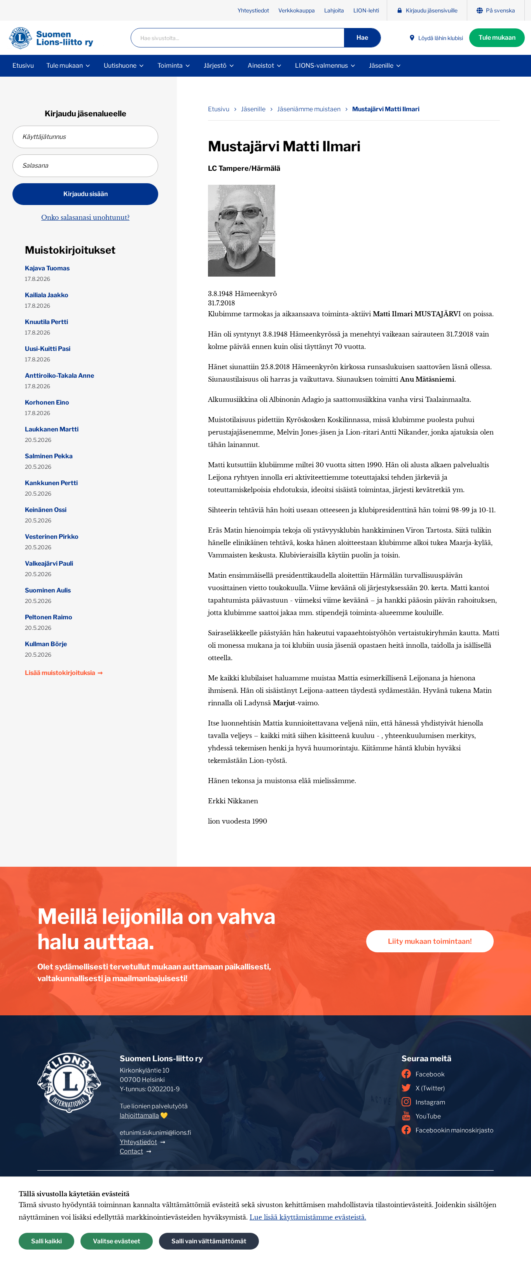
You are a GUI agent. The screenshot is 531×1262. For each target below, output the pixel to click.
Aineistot (261, 65)
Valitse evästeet (116, 1241)
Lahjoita (334, 10)
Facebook (430, 1074)
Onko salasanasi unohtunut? (85, 217)
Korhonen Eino (47, 402)
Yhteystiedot (253, 10)
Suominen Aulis (48, 590)
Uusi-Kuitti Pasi (47, 348)
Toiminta (170, 65)
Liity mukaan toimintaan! (430, 941)
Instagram (430, 1102)
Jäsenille (381, 65)
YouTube (428, 1116)
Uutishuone (120, 65)
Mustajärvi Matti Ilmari (385, 109)
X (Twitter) (430, 1088)
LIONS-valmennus (321, 65)
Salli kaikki (46, 1241)
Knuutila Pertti (46, 322)
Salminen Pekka (49, 456)
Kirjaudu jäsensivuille (432, 10)
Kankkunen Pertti (51, 483)
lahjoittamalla (139, 1115)
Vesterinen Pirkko (52, 536)
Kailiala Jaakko (46, 295)
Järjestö (215, 65)
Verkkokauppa (296, 10)
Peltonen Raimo (48, 617)
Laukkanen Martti (52, 429)
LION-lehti (366, 10)
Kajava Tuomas (47, 268)
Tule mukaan (497, 37)
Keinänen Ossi (45, 510)
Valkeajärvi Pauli (49, 563)
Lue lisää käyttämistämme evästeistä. (308, 1217)
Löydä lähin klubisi (440, 38)
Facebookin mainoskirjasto (455, 1130)
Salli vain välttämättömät (208, 1241)
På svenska (500, 10)
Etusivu (23, 65)
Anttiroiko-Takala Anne (59, 375)
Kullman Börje (46, 644)
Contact (131, 1151)
